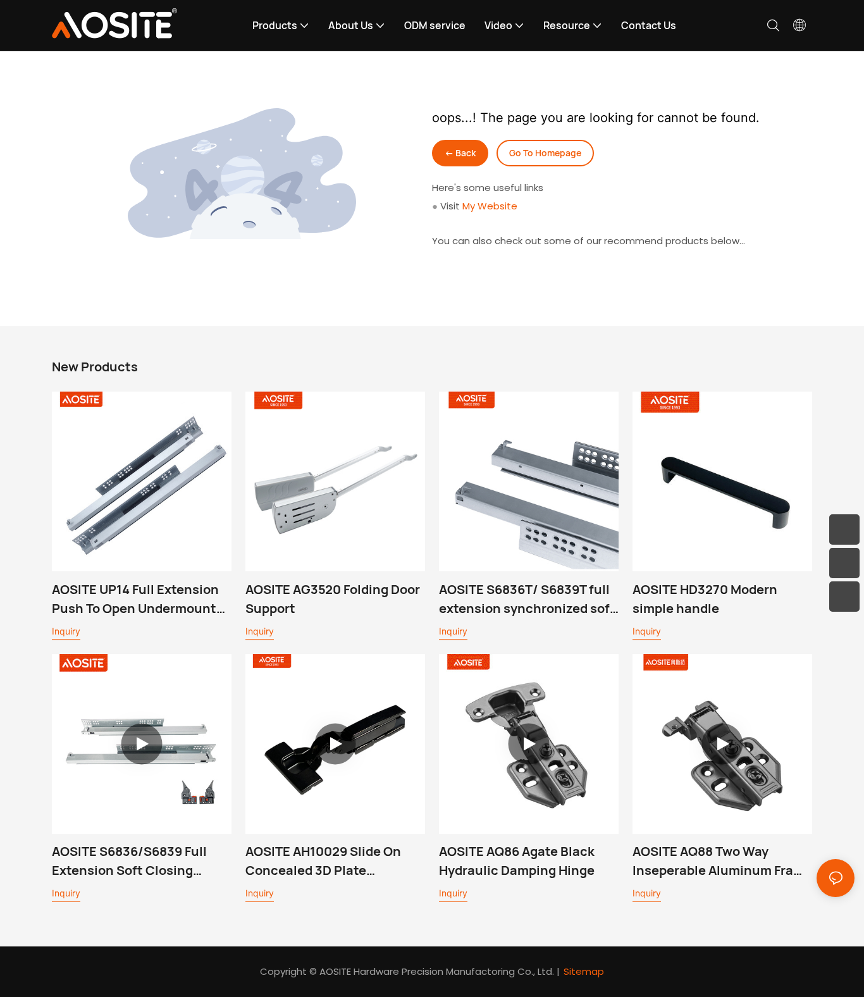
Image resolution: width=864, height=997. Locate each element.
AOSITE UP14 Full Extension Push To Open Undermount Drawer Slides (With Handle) (139, 599)
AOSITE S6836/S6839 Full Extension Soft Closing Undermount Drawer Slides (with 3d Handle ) (135, 861)
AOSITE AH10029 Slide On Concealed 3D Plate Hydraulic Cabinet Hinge (323, 861)
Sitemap (584, 971)
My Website (489, 206)
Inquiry (66, 631)
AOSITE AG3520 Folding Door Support (332, 599)
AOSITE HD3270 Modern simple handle (705, 599)
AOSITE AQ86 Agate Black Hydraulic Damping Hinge (517, 861)
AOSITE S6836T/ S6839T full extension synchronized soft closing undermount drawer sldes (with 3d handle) (527, 599)
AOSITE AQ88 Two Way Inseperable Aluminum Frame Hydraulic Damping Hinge (722, 861)
